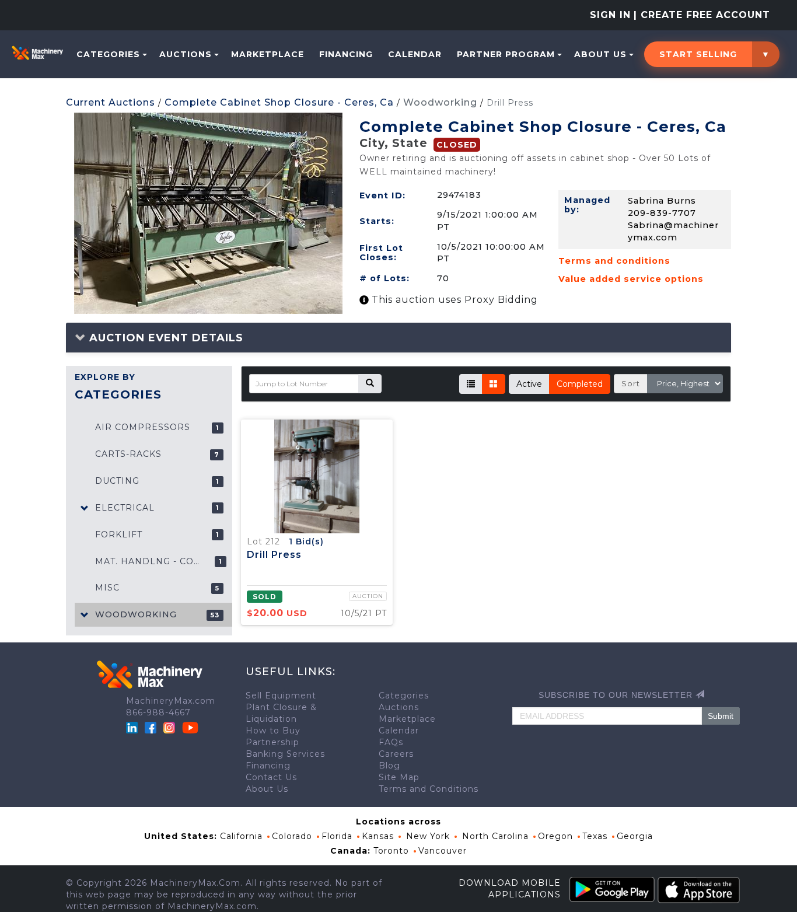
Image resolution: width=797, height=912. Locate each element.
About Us (600, 54)
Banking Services (285, 754)
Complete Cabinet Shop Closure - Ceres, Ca (279, 102)
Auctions (185, 54)
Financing (346, 54)
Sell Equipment (281, 695)
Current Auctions (110, 102)
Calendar (415, 54)
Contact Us (271, 777)
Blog (389, 765)
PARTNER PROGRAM (506, 54)
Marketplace (267, 54)
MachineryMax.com (170, 701)
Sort (630, 383)
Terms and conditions (614, 261)
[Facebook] (150, 727)
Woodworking (440, 102)
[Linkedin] (133, 727)
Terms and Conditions (428, 789)
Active (529, 384)
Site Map (399, 777)
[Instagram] (170, 727)
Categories (108, 54)
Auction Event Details (164, 337)
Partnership (272, 742)
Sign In (610, 14)
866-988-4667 (158, 712)
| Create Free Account (702, 14)
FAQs (391, 742)
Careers (396, 754)
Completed (580, 384)
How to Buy (273, 730)
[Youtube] (190, 727)
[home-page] (37, 53)
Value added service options (631, 279)
